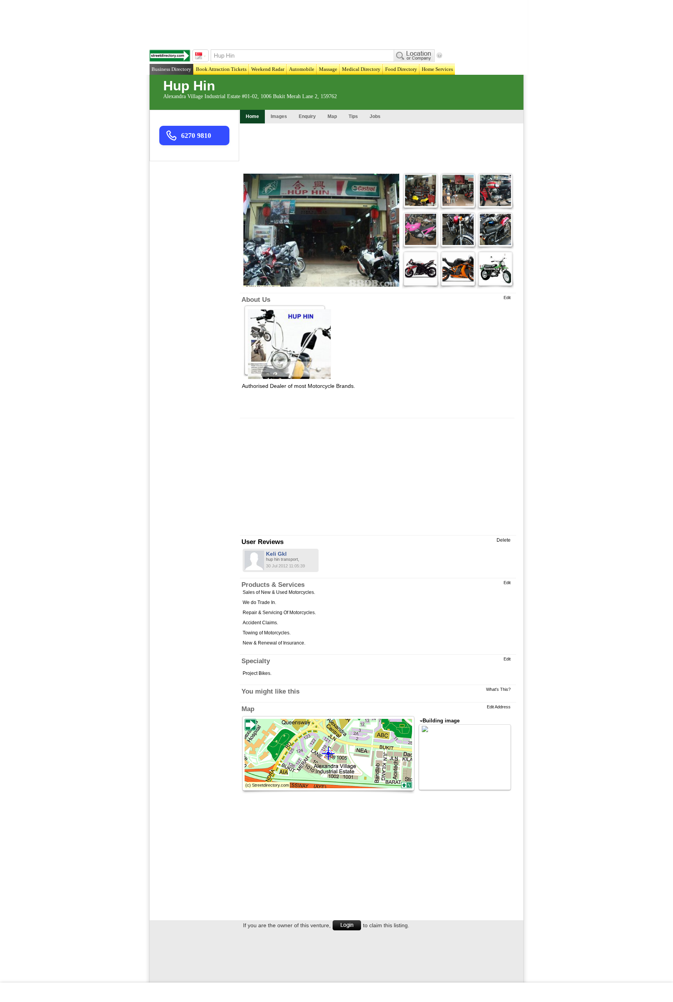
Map (247, 709)
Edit (507, 297)
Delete (504, 540)
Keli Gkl (276, 554)
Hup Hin (189, 85)
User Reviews (262, 542)
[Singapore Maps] (169, 55)
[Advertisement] (338, 23)
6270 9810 (196, 135)
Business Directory (171, 69)
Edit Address (499, 706)
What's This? (498, 689)
